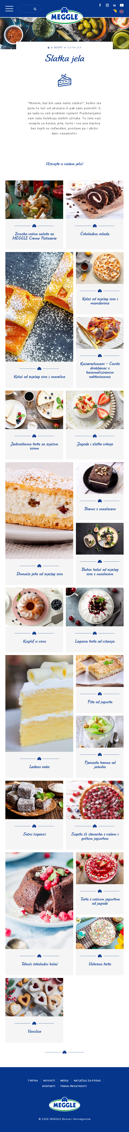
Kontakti (48, 1086)
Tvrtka (33, 1080)
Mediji (64, 1080)
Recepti (58, 47)
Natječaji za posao (87, 1080)
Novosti (49, 1080)
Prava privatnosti (74, 1086)
